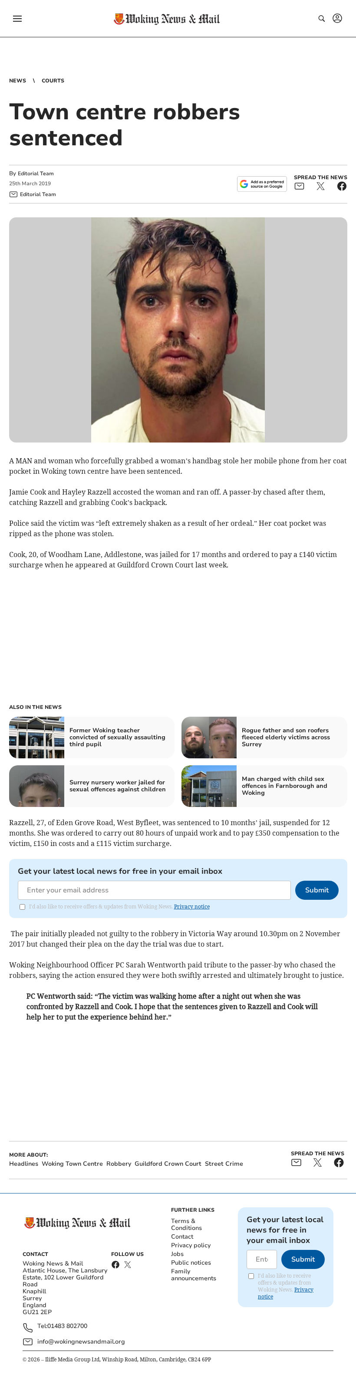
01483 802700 (67, 1326)
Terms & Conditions (186, 1224)
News (17, 80)
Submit (317, 890)
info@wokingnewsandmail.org (81, 1342)
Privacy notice (192, 906)
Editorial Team (36, 173)
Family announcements (193, 1274)
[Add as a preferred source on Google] (262, 184)
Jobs (177, 1254)
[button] (17, 18)
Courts (53, 80)
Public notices (191, 1263)
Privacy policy (191, 1245)
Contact (182, 1237)
